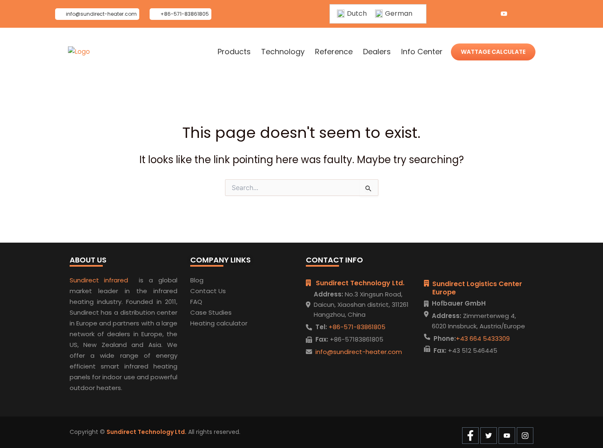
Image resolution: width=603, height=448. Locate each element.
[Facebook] (471, 14)
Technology (283, 51)
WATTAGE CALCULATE (493, 52)
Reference (334, 51)
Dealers (377, 51)
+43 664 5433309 (483, 338)
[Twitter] (487, 14)
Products (234, 51)
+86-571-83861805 (356, 327)
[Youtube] (504, 14)
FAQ (196, 301)
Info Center (422, 51)
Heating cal (207, 323)
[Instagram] (520, 14)
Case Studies (211, 312)
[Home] (79, 51)
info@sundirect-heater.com (358, 351)
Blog (196, 280)
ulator (238, 323)
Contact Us (208, 291)
